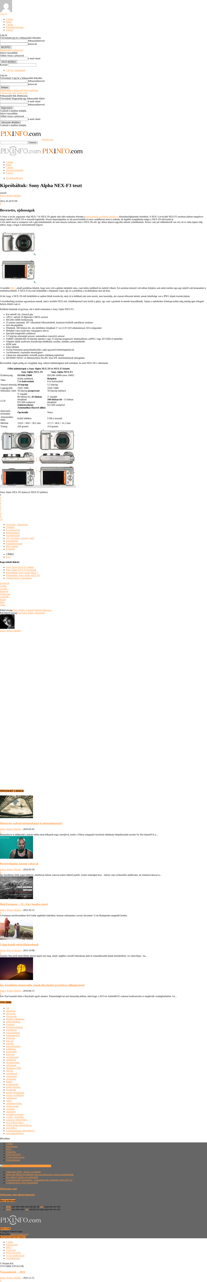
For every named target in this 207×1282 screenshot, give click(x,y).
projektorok (11, 1073)
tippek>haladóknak (15, 1092)
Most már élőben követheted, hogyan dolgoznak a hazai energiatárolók (40, 1174)
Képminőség (12, 541)
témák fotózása (13, 1087)
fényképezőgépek (14, 178)
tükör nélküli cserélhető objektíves (102, 216)
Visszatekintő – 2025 (12, 1272)
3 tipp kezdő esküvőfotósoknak (19, 944)
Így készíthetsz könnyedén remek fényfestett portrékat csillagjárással (42, 985)
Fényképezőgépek (14, 27)
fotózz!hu (10, 1038)
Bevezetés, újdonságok (17, 524)
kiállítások (11, 1049)
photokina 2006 (13, 1068)
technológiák (12, 1084)
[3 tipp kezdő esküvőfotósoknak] (16, 938)
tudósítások (11, 1098)
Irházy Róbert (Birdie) (10, 195)
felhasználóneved (36, 40)
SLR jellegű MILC (15, 1122)
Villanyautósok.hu (41, 1166)
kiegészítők (11, 1051)
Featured (10, 1024)
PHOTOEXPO (13, 1154)
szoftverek (11, 1079)
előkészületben (13, 1022)
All (7, 1008)
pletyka (9, 1071)
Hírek (9, 22)
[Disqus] (103, 670)
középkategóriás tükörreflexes (20, 1130)
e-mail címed (34, 58)
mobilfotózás (12, 1057)
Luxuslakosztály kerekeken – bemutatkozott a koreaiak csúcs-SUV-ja (39, 1180)
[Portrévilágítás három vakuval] (16, 858)
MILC (13, 288)
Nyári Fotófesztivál (15, 1157)
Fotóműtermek (13, 1160)
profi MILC (11, 1128)
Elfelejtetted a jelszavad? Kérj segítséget (19, 90)
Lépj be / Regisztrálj (15, 70)
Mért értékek (12, 546)
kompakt (10, 1109)
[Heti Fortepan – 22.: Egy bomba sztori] (16, 898)
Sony (8, 557)
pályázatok (11, 1065)
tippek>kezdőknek (15, 1095)
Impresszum (12, 1146)
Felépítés (10, 527)
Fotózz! (9, 30)
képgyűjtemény (13, 1046)
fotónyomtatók (13, 1032)
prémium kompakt (14, 1114)
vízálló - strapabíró (15, 1117)
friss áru (10, 1041)
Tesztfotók (11, 1090)
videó (8, 1100)
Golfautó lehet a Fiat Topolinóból (22, 1182)
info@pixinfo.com (19, 1234)
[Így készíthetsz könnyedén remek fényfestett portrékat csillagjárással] (16, 979)
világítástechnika (14, 1103)
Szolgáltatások (13, 535)
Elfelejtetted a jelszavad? (11, 50)
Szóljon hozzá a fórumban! (19, 578)
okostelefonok (13, 1062)
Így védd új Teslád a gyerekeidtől (22, 1177)
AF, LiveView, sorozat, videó (20, 538)
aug (41, 1206)
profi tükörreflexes (15, 1133)
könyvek (10, 1054)
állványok (10, 1013)
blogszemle (11, 1016)
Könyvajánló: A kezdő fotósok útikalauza (32, 610)
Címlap (9, 19)
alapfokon (11, 1011)
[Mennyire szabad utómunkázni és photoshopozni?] (16, 817)
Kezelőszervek (13, 530)
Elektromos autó (8, 1188)
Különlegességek (14, 543)
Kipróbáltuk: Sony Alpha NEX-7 (22, 572)
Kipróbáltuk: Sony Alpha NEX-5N (23, 575)
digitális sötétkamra (15, 1019)
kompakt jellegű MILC (17, 1120)
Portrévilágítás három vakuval (19, 863)
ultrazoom (11, 1111)
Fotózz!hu (11, 1152)
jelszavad (32, 44)
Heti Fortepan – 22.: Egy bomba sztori (24, 904)
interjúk (9, 1043)
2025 (8, 1209)
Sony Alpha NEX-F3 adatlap (20, 567)
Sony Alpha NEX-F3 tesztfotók (21, 570)
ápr (26, 1209)
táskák (9, 1081)
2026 (8, 1206)
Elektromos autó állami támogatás (17, 1194)
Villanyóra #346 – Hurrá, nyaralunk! (23, 1172)
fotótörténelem (13, 1035)
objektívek (11, 1060)
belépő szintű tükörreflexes (19, 1125)
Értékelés (10, 549)
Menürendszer (13, 532)
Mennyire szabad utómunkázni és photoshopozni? (31, 823)
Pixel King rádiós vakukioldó (31, 613)
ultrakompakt (12, 1106)
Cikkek (9, 24)
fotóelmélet (11, 1030)
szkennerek (11, 1076)
